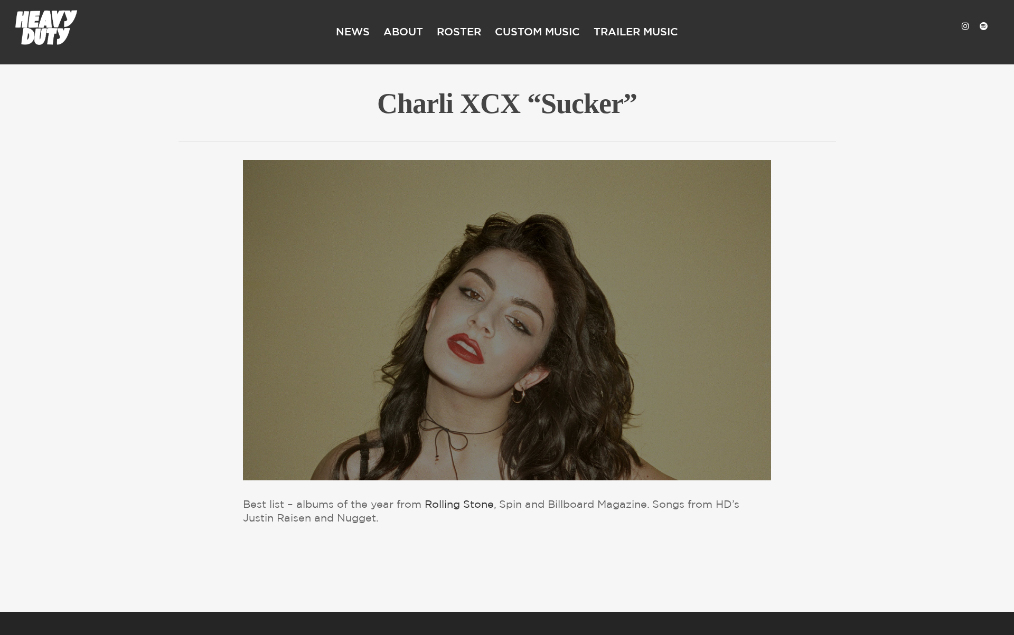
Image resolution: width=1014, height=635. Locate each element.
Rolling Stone (459, 504)
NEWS (353, 32)
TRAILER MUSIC (636, 32)
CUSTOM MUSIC (537, 32)
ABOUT (403, 32)
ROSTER (459, 32)
